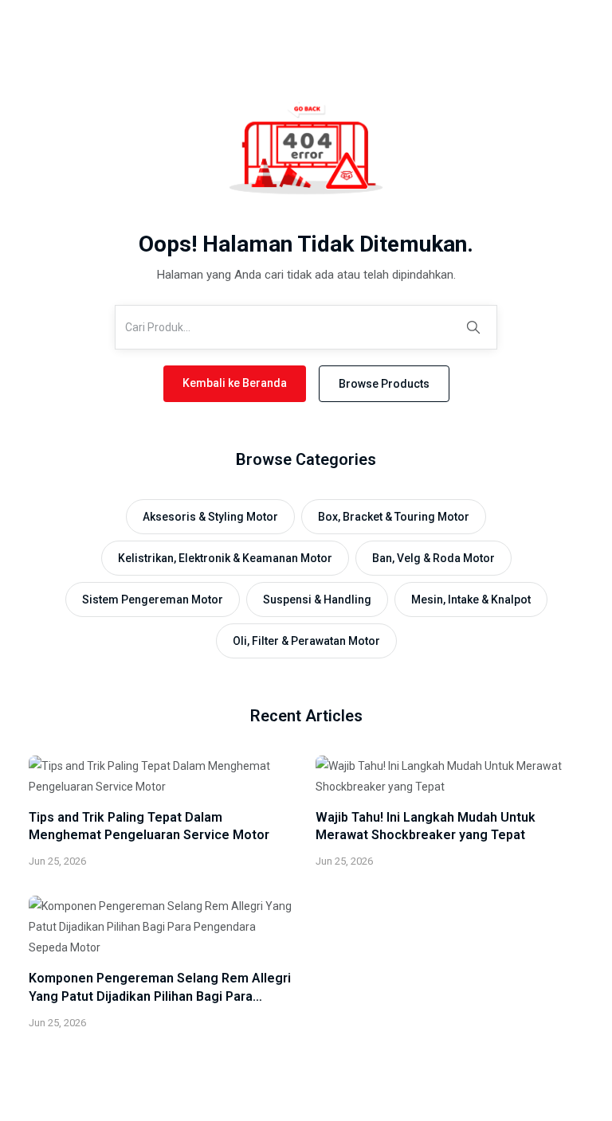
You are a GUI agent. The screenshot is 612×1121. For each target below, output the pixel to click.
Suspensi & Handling (317, 599)
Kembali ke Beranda (234, 383)
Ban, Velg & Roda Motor (433, 558)
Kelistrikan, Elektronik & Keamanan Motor (225, 558)
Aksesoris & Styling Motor (210, 516)
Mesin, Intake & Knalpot (471, 599)
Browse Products (384, 383)
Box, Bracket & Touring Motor (393, 516)
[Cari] (473, 327)
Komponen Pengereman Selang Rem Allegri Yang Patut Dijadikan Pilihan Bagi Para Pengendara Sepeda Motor (160, 996)
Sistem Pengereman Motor (152, 599)
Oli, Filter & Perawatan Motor (306, 641)
